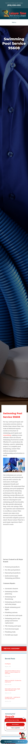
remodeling (7, 435)
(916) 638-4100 (14, 5)
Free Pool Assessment (12, 648)
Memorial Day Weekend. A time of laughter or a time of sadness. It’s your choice (12, 672)
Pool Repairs (8, 663)
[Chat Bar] (14, 741)
